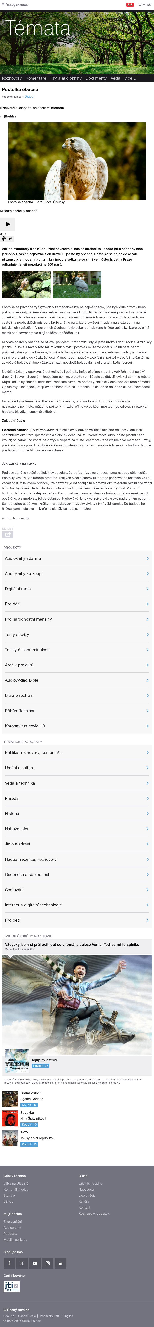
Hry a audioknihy (66, 78)
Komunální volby (16, 1189)
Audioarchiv (12, 1228)
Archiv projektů (19, 665)
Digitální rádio (18, 588)
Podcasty (11, 1234)
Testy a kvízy (17, 634)
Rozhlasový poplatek (94, 1213)
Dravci (29, 96)
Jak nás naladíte (90, 1183)
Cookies (8, 1316)
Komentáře (36, 78)
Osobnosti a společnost (27, 874)
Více (130, 78)
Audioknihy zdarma (23, 558)
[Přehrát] (7, 224)
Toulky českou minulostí (27, 649)
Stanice (9, 1195)
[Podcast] (3, 239)
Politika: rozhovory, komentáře (33, 752)
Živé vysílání (13, 1222)
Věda (115, 78)
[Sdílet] (10, 239)
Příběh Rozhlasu (20, 710)
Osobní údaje (27, 1316)
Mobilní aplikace (15, 1240)
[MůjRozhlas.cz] (8, 117)
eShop (8, 1201)
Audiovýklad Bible (21, 680)
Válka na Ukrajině (16, 1183)
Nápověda (86, 1189)
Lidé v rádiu (87, 1195)
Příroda (12, 798)
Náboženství (16, 828)
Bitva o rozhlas (19, 695)
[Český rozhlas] (15, 5)
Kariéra (84, 1201)
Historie (12, 813)
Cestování (14, 889)
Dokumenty (96, 78)
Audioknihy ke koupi (24, 573)
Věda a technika (20, 783)
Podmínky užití (50, 1316)
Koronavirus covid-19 (25, 726)
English (68, 1316)
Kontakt (84, 1207)
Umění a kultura (19, 767)
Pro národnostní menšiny (28, 619)
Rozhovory (12, 78)
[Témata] (77, 42)
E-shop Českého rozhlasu (28, 936)
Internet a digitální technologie (33, 905)
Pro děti (12, 604)
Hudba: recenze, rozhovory (30, 859)
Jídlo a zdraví (17, 844)
